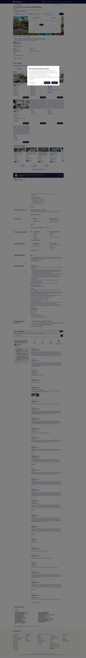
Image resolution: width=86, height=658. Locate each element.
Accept (54, 82)
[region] (43, 76)
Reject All (47, 82)
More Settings (32, 82)
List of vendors (31, 79)
